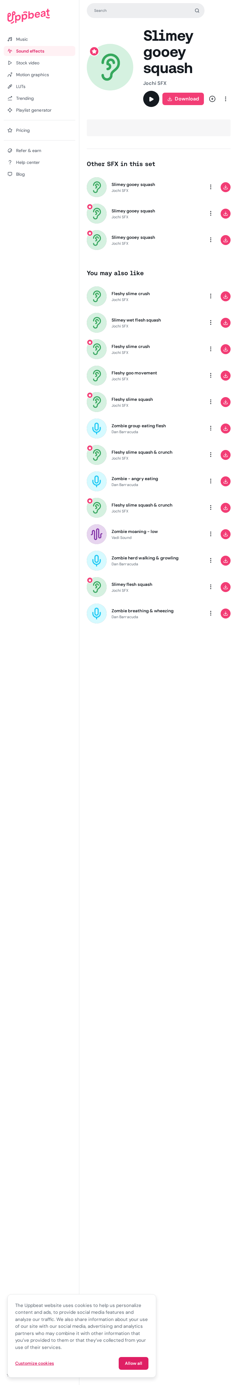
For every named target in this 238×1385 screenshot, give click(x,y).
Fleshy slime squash (132, 399)
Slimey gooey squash (133, 184)
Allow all (133, 1363)
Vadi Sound (122, 537)
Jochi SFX (155, 83)
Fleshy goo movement (134, 373)
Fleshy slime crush (131, 293)
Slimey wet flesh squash (136, 320)
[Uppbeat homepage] (39, 16)
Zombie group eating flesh (139, 425)
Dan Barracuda (125, 431)
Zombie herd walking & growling (145, 558)
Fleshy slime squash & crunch (142, 452)
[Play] (151, 99)
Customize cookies (34, 1363)
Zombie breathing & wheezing (143, 611)
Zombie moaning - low (135, 531)
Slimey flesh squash (132, 584)
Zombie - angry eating (135, 478)
